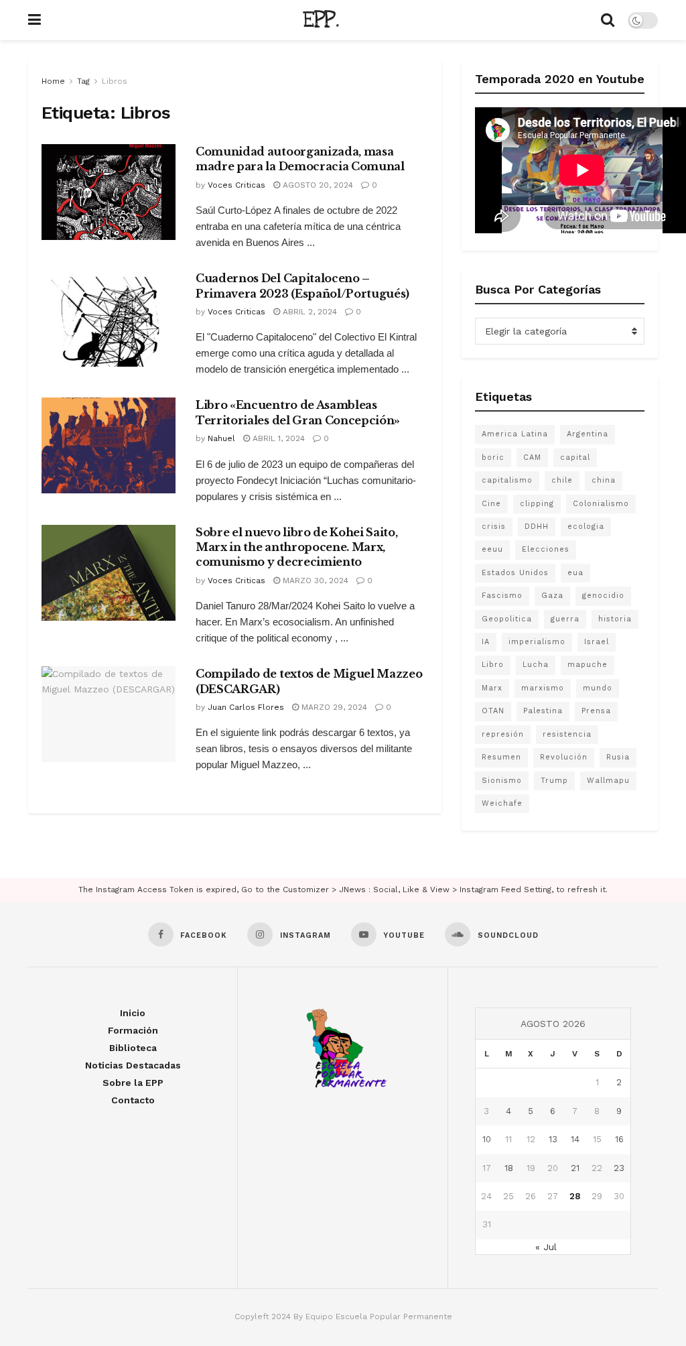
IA (486, 641)
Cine (491, 503)
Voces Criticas (236, 185)
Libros (114, 81)
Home (53, 81)
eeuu (492, 549)
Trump (554, 780)
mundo (597, 688)
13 (553, 1139)
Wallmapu (608, 780)
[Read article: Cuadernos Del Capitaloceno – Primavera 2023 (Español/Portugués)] (109, 319)
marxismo (542, 688)
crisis (494, 526)
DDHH (537, 526)
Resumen (501, 757)
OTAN (493, 711)
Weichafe (502, 803)
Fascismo (502, 595)
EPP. (321, 20)
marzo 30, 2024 (314, 580)
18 (508, 1168)
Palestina (543, 711)
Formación (133, 1030)
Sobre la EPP (132, 1082)
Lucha (536, 664)
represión (503, 734)
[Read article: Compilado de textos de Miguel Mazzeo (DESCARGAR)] (109, 714)
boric (493, 457)
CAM (532, 457)
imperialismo (536, 641)
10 (486, 1139)
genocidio (603, 595)
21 (575, 1168)
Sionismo (502, 780)
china (604, 480)
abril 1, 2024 (277, 438)
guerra (565, 619)
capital (575, 457)
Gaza (552, 595)
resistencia (567, 734)
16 (619, 1139)
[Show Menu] (34, 20)
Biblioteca (133, 1047)
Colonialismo (601, 503)
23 (619, 1168)
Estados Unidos (515, 572)
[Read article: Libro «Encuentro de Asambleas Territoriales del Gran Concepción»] (109, 445)
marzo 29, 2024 (333, 707)
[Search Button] (607, 20)
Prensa (596, 711)
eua (575, 572)
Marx (492, 688)
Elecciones (545, 549)
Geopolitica (507, 619)
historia (615, 619)
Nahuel (221, 438)
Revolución (564, 757)
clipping (537, 503)
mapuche (587, 664)
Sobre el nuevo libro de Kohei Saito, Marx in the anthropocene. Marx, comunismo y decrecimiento (296, 547)
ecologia (585, 526)
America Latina (515, 434)
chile (562, 480)
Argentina (587, 434)
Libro (493, 664)
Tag (83, 81)
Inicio (132, 1012)
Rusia (618, 757)
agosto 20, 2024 (316, 185)
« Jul (546, 1246)
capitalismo (507, 480)
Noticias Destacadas (133, 1065)
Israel (596, 641)
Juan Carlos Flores (246, 707)
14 (575, 1139)
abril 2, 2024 (308, 311)
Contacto (133, 1100)
